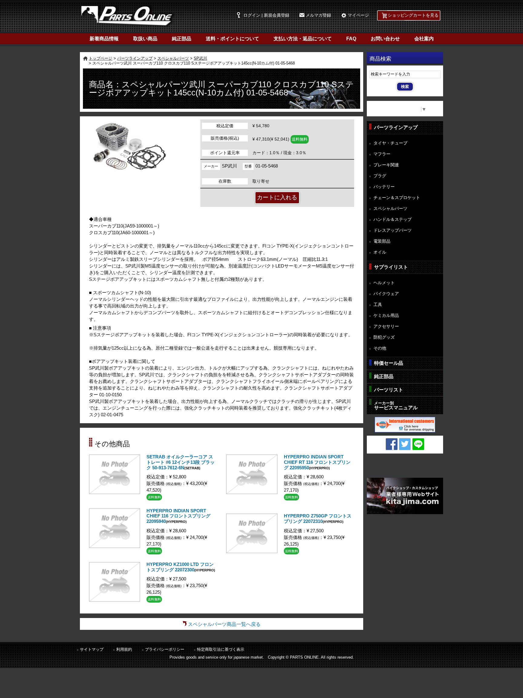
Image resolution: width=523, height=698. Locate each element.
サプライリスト (391, 267)
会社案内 (424, 38)
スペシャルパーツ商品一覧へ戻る (224, 624)
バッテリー (384, 186)
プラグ (379, 176)
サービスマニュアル (396, 405)
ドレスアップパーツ (392, 230)
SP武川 (200, 58)
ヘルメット (384, 283)
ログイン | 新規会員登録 (266, 15)
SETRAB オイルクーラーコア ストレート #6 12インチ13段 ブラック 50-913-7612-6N (180, 462)
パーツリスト (388, 389)
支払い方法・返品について (303, 38)
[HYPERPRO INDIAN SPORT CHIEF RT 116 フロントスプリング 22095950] (251, 492)
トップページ (100, 58)
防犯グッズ (384, 337)
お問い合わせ (385, 38)
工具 (377, 304)
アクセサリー (386, 326)
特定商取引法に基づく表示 (220, 649)
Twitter (405, 444)
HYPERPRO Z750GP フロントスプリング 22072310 (317, 519)
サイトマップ (92, 649)
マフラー (381, 154)
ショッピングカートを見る (413, 15)
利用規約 (124, 649)
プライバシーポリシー (164, 649)
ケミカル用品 (386, 315)
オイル (379, 252)
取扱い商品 (145, 38)
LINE (418, 444)
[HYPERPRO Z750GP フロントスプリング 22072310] (251, 551)
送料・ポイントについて (232, 38)
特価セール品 (388, 363)
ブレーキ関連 (386, 165)
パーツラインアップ (135, 58)
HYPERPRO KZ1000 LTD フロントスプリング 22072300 (180, 567)
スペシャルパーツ (173, 58)
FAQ (351, 38)
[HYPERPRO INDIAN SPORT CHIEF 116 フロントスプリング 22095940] (114, 546)
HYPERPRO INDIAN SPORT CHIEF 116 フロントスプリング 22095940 (178, 516)
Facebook (392, 444)
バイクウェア (386, 293)
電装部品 (381, 241)
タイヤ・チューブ (390, 143)
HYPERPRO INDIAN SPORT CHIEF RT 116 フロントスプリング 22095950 (317, 462)
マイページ (358, 15)
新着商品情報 (104, 38)
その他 (379, 348)
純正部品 (181, 38)
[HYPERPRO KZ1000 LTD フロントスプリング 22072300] (114, 600)
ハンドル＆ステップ (392, 219)
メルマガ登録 (318, 15)
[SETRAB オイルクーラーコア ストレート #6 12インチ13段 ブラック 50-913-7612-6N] (114, 492)
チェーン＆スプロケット (396, 197)
